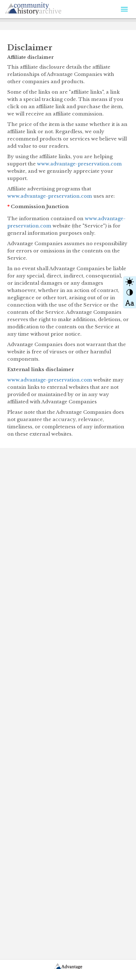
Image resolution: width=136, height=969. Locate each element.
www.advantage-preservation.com (79, 164)
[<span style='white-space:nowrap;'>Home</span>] (47, 7)
